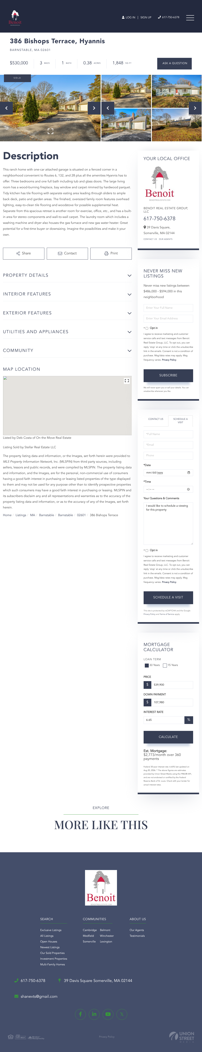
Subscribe (168, 375)
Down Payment (155, 694)
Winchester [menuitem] (107, 936)
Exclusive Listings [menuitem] (50, 930)
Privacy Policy (169, 360)
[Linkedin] (94, 1014)
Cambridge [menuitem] (90, 930)
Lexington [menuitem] (106, 941)
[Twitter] (121, 1014)
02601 (81, 515)
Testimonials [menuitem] (137, 936)
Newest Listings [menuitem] (50, 947)
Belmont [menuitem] (105, 930)
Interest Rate (154, 712)
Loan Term (152, 659)
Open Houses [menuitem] (48, 941)
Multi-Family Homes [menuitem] (52, 964)
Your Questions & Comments (161, 498)
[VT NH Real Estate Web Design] (181, 1037)
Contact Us (150, 239)
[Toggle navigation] (190, 17)
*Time (147, 482)
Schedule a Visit (180, 421)
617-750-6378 (170, 17)
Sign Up (145, 17)
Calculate (168, 737)
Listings (21, 515)
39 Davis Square (97, 981)
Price (147, 677)
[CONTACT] (174, 63)
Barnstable (46, 515)
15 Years (173, 665)
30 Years (155, 665)
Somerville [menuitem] (89, 941)
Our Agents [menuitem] (137, 930)
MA (32, 515)
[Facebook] (80, 1014)
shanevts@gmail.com (39, 997)
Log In (130, 17)
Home (7, 515)
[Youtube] (108, 1014)
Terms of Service (167, 614)
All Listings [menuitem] (46, 936)
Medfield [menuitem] (88, 936)
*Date (147, 465)
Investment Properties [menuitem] (53, 959)
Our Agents (166, 239)
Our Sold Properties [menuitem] (52, 953)
